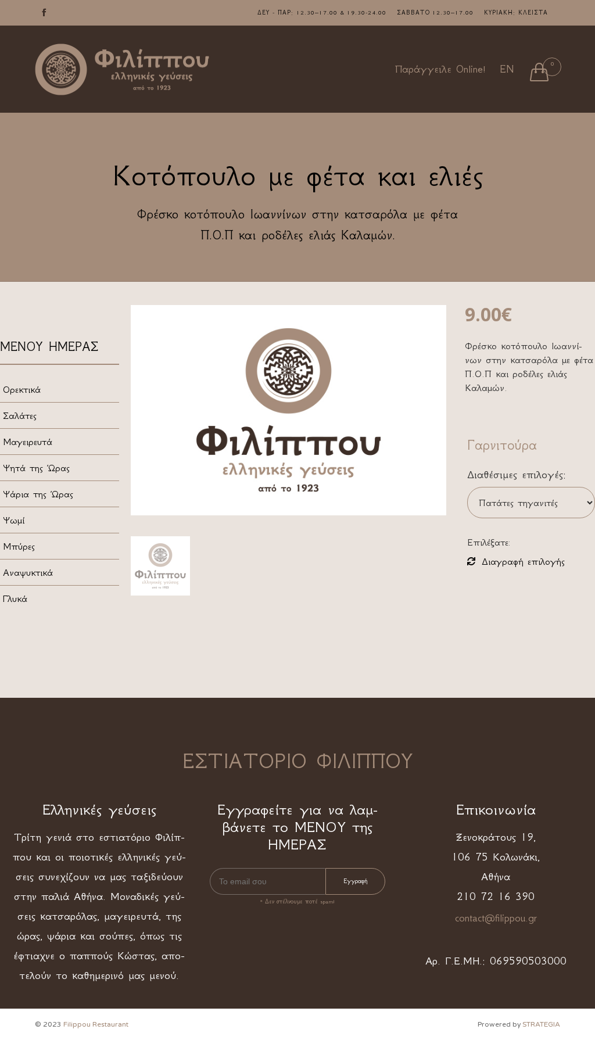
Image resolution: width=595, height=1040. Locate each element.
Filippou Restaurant (95, 1024)
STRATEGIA (541, 1024)
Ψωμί (13, 520)
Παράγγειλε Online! (440, 69)
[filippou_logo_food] (160, 566)
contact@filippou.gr (496, 918)
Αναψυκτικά (28, 572)
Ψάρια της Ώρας (38, 494)
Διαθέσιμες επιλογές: (516, 474)
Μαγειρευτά (27, 441)
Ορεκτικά (22, 389)
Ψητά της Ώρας (36, 468)
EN (507, 69)
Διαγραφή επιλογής (523, 561)
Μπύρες (19, 546)
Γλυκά (15, 598)
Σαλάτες (20, 415)
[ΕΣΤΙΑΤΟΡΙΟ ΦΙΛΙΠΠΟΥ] (122, 70)
